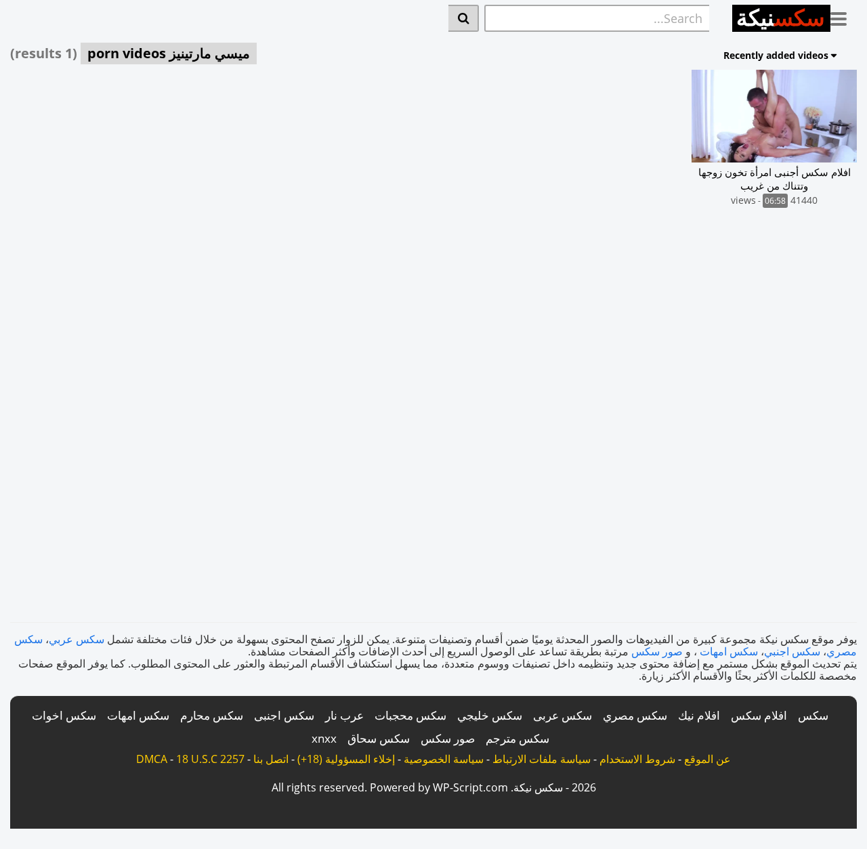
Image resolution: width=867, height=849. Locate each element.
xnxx (324, 738)
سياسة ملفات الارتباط (541, 759)
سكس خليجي (489, 715)
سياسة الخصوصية (444, 759)
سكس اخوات (64, 715)
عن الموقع (707, 759)
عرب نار (344, 715)
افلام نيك (699, 715)
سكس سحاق (378, 738)
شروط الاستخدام (637, 759)
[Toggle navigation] (843, 16)
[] (463, 18)
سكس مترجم (517, 738)
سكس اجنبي (792, 651)
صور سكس (657, 651)
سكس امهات (729, 651)
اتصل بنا (271, 759)
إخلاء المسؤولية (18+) (346, 759)
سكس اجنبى (284, 715)
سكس (813, 715)
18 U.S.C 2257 (210, 759)
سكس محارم (211, 715)
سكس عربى (562, 715)
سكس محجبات (410, 715)
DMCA (151, 759)
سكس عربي (76, 639)
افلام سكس (759, 715)
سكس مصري (635, 715)
